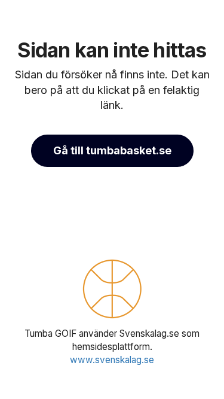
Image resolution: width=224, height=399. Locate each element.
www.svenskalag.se (112, 360)
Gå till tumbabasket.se (112, 150)
